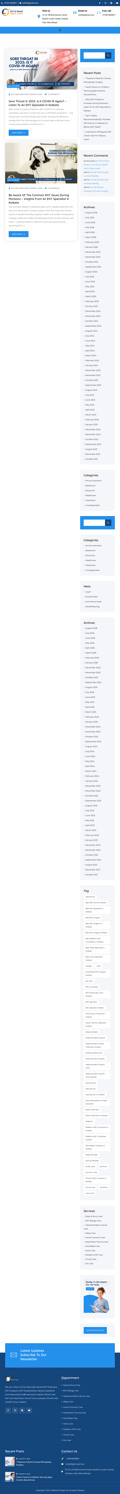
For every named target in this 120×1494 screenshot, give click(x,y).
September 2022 (93, 444)
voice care (90, 1193)
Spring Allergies (92, 1161)
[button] (60, 30)
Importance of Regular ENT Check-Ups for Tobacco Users (97, 135)
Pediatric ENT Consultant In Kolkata (97, 1129)
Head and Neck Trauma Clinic (95, 1066)
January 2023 (91, 424)
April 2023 (90, 410)
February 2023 (92, 420)
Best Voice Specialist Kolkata (94, 958)
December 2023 (92, 370)
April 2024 (90, 350)
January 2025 (91, 306)
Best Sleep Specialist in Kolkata (95, 949)
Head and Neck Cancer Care (76, 1396)
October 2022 (91, 439)
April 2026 (90, 232)
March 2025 (90, 296)
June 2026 (90, 222)
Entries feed (91, 597)
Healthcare (90, 495)
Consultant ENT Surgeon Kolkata (96, 973)
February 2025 (92, 301)
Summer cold (91, 1172)
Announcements (93, 481)
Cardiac (89, 966)
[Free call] (98, 12)
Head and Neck (92, 1032)
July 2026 (89, 217)
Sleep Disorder (92, 1155)
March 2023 (90, 415)
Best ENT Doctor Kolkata (96, 903)
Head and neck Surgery (95, 1059)
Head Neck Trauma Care (96, 1242)
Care (98, 966)
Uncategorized (92, 505)
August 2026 (91, 212)
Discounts (90, 490)
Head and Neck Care (94, 1053)
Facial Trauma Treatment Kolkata (96, 1024)
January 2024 (91, 365)
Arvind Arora (89, 161)
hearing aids (91, 1083)
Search (108, 55)
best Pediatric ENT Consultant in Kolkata (94, 940)
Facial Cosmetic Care (95, 1237)
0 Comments (53, 94)
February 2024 (92, 360)
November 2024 (93, 316)
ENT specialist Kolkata (95, 1008)
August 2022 (91, 449)
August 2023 (91, 390)
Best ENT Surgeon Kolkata (96, 933)
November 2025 (92, 257)
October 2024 (91, 321)
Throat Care (90, 1187)
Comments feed (93, 602)
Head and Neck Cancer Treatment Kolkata (95, 1045)
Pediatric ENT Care (94, 1255)
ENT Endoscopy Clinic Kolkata (94, 994)
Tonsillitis (104, 1187)
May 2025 (89, 286)
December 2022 (92, 429)
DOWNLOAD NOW (95, 1330)
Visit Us (46, 10)
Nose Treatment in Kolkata (96, 1115)
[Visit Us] (38, 16)
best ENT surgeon (93, 918)
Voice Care (90, 1250)
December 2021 (92, 454)
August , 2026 (24, 1459)
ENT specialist (91, 1002)
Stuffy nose (90, 1166)
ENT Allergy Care (93, 1221)
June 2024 (90, 341)
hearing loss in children (95, 1095)
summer (103, 1166)
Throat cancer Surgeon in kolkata (96, 1180)
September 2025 (93, 267)
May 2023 (89, 405)
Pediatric (89, 1121)
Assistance (90, 485)
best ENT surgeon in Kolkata (94, 925)
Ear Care (89, 981)
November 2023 (92, 375)
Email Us (82, 10)
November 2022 (92, 434)
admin (87, 172)
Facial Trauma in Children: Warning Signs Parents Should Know (96, 91)
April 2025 (90, 291)
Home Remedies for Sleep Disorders (96, 1102)
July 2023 (89, 395)
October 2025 (91, 262)
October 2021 (91, 459)
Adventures (90, 897)
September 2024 (93, 326)
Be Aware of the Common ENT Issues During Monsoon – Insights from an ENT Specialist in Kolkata (39, 198)
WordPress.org (92, 606)
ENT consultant (92, 987)
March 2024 (90, 355)
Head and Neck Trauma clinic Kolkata (95, 1075)
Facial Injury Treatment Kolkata (95, 1015)
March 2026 (90, 237)
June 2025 (90, 281)
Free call (106, 10)
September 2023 (93, 385)
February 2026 (92, 242)
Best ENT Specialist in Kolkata (94, 910)
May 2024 (89, 346)
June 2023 (90, 400)
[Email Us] (74, 12)
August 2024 (91, 331)
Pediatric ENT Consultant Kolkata (96, 1138)
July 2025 (89, 277)
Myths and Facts (92, 1110)
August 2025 (91, 272)
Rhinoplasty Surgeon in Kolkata (95, 1147)
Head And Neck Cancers (95, 1038)
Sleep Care (90, 1233)
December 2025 (92, 252)
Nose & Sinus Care (93, 1216)
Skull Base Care (92, 1246)
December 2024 (93, 311)
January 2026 (91, 247)
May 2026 (89, 227)
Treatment (90, 500)
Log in (88, 592)
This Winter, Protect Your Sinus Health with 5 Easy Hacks (97, 165)
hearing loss (91, 1089)
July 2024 (89, 336)
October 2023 (91, 380)
